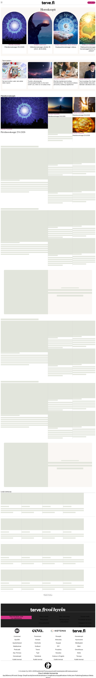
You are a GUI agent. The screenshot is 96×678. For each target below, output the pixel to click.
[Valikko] (1, 3)
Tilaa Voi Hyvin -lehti (16, 616)
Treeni (38, 649)
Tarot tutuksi (6, 61)
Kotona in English (58, 656)
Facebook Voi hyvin (85, 619)
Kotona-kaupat (56, 675)
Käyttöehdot (40, 671)
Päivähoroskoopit (8, 96)
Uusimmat (17, 636)
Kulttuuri (37, 646)
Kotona (39, 675)
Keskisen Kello (66, 675)
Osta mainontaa (64, 616)
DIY (58, 646)
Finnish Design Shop (19, 675)
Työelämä (37, 656)
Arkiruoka (58, 639)
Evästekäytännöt (61, 671)
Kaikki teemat (17, 659)
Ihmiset (37, 639)
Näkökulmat (17, 646)
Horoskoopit (17, 656)
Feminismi (37, 636)
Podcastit (17, 649)
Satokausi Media (87, 675)
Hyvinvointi (79, 639)
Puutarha (58, 649)
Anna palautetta (44, 623)
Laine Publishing (76, 675)
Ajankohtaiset (17, 643)
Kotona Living (46, 675)
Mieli (79, 646)
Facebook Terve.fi (85, 626)
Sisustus (58, 653)
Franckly (29, 675)
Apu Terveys (17, 653)
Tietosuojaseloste (50, 671)
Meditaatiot (79, 643)
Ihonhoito (38, 643)
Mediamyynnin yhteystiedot (64, 621)
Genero (34, 675)
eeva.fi (10, 675)
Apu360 (17, 639)
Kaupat (58, 643)
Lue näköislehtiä (16, 618)
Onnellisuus (79, 649)
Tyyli (37, 653)
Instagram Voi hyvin (85, 623)
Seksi (79, 653)
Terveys (79, 656)
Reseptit (58, 636)
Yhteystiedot (44, 619)
